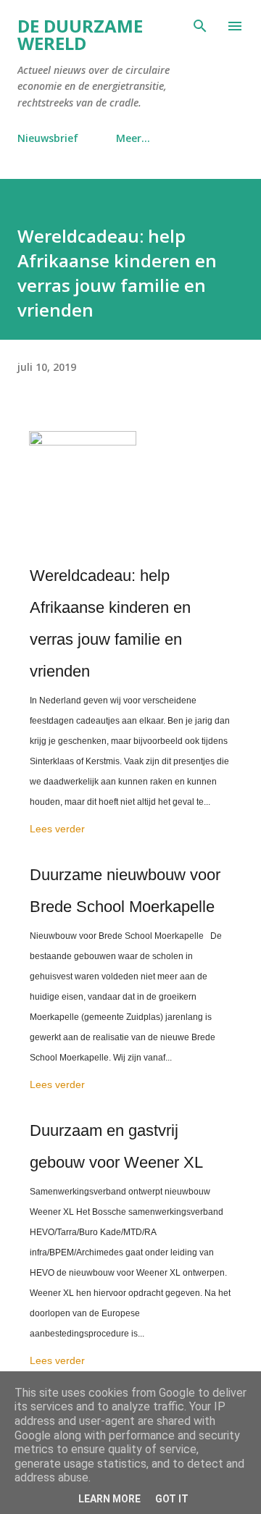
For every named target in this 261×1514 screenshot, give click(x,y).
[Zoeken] (200, 26)
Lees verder (57, 829)
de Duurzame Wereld (80, 34)
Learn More (109, 1499)
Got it (171, 1499)
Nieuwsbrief (47, 138)
